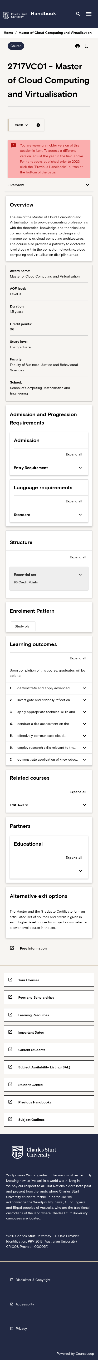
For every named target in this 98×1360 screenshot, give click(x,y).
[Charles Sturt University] (15, 16)
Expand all (74, 454)
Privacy (21, 1328)
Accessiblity (25, 1304)
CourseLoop (85, 1353)
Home (8, 33)
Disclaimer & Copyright (33, 1280)
